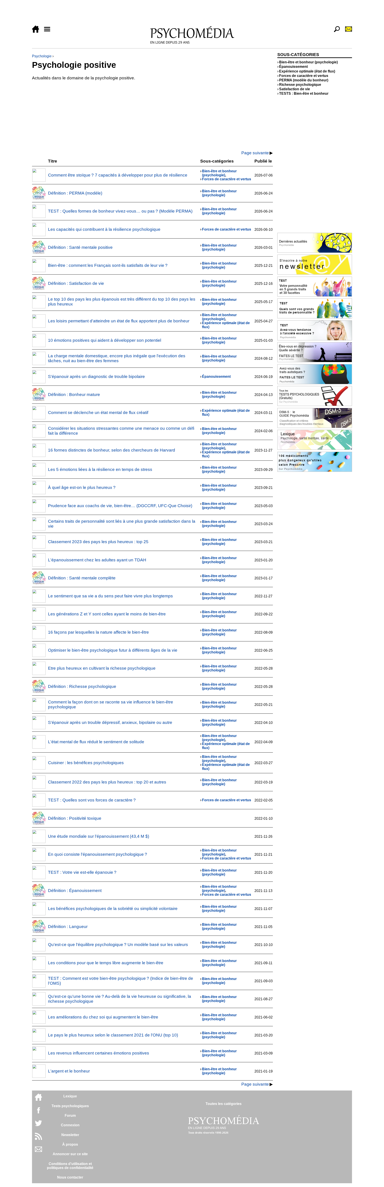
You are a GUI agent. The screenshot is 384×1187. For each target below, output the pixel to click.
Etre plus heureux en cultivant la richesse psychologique (102, 668)
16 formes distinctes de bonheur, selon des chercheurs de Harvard (111, 450)
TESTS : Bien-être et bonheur (303, 93)
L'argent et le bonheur (69, 1071)
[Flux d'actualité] (38, 1139)
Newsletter (70, 1135)
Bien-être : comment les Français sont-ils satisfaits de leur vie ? (108, 265)
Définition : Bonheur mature (74, 394)
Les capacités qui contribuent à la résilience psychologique (104, 229)
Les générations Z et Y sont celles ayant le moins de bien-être (107, 614)
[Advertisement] (165, 14)
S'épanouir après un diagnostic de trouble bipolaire (96, 376)
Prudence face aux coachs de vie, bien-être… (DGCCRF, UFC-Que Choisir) (120, 505)
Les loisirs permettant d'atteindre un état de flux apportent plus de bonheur (118, 321)
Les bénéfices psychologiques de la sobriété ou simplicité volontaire (113, 908)
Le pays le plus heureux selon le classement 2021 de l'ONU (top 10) (113, 1035)
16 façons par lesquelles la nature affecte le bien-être (98, 632)
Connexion (70, 1125)
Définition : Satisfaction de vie (76, 283)
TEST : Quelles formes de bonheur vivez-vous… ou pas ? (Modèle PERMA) (120, 211)
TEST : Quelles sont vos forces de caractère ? (92, 800)
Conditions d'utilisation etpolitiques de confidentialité (70, 1166)
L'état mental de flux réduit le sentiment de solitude (96, 741)
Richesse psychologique (300, 84)
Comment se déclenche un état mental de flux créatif (98, 412)
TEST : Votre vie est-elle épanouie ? (82, 872)
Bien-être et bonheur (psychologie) (219, 173)
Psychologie (42, 56)
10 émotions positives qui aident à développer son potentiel (104, 340)
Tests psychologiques (70, 1106)
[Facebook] (38, 1112)
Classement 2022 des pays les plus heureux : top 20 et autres (107, 782)
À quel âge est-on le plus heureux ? (82, 487)
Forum (70, 1115)
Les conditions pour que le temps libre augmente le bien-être (105, 962)
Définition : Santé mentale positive (80, 247)
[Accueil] (37, 31)
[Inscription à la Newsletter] (346, 31)
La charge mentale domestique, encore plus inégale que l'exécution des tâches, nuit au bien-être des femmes (116, 358)
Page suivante (255, 153)
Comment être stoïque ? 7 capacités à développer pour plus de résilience (117, 175)
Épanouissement (216, 376)
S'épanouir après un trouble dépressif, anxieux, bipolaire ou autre (110, 722)
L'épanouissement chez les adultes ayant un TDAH (97, 560)
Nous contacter (70, 1177)
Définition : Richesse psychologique (82, 686)
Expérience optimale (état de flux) (307, 71)
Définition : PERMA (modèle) (75, 193)
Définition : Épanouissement (75, 890)
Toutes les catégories (224, 1104)
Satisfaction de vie (294, 89)
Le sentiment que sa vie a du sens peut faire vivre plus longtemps (110, 596)
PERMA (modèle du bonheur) (303, 80)
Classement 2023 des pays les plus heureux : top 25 (98, 541)
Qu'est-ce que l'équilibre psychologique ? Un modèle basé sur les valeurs (118, 944)
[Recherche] (335, 31)
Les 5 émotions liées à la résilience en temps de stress (100, 469)
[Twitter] (38, 1125)
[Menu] (49, 31)
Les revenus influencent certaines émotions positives (98, 1053)
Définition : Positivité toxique (74, 818)
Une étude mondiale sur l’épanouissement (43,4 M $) (98, 836)
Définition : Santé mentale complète (82, 578)
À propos (70, 1144)
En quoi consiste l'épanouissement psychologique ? (97, 854)
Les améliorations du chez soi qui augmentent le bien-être (103, 1017)
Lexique (70, 1096)
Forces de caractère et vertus (226, 179)
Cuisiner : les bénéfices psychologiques (86, 762)
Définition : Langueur (68, 926)
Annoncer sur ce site (70, 1154)
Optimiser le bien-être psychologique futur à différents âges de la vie (112, 650)
